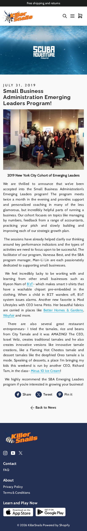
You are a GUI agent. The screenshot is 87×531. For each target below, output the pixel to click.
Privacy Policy (13, 487)
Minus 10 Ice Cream (45, 371)
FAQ (6, 470)
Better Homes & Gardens (63, 310)
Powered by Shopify (56, 525)
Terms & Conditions (16, 493)
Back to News (45, 407)
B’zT (30, 284)
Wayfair (9, 315)
